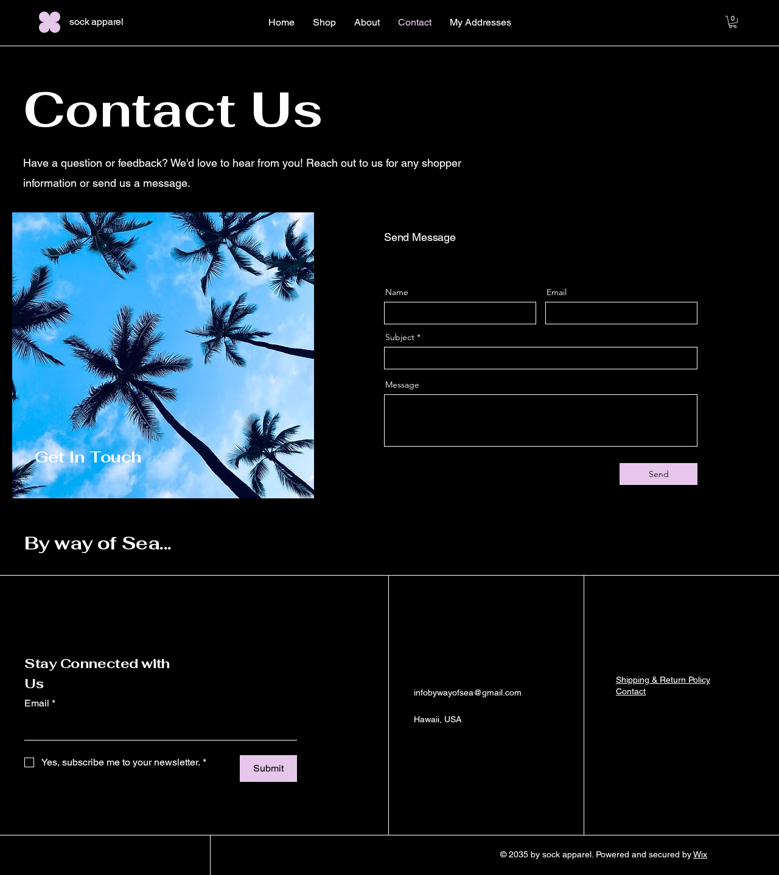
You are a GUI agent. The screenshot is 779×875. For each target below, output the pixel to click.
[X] (457, 747)
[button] (732, 22)
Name (396, 292)
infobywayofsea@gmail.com (468, 692)
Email (557, 292)
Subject (399, 337)
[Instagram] (438, 747)
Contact (631, 691)
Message (402, 384)
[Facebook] (420, 747)
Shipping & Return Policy (663, 680)
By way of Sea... (97, 543)
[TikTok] (475, 747)
